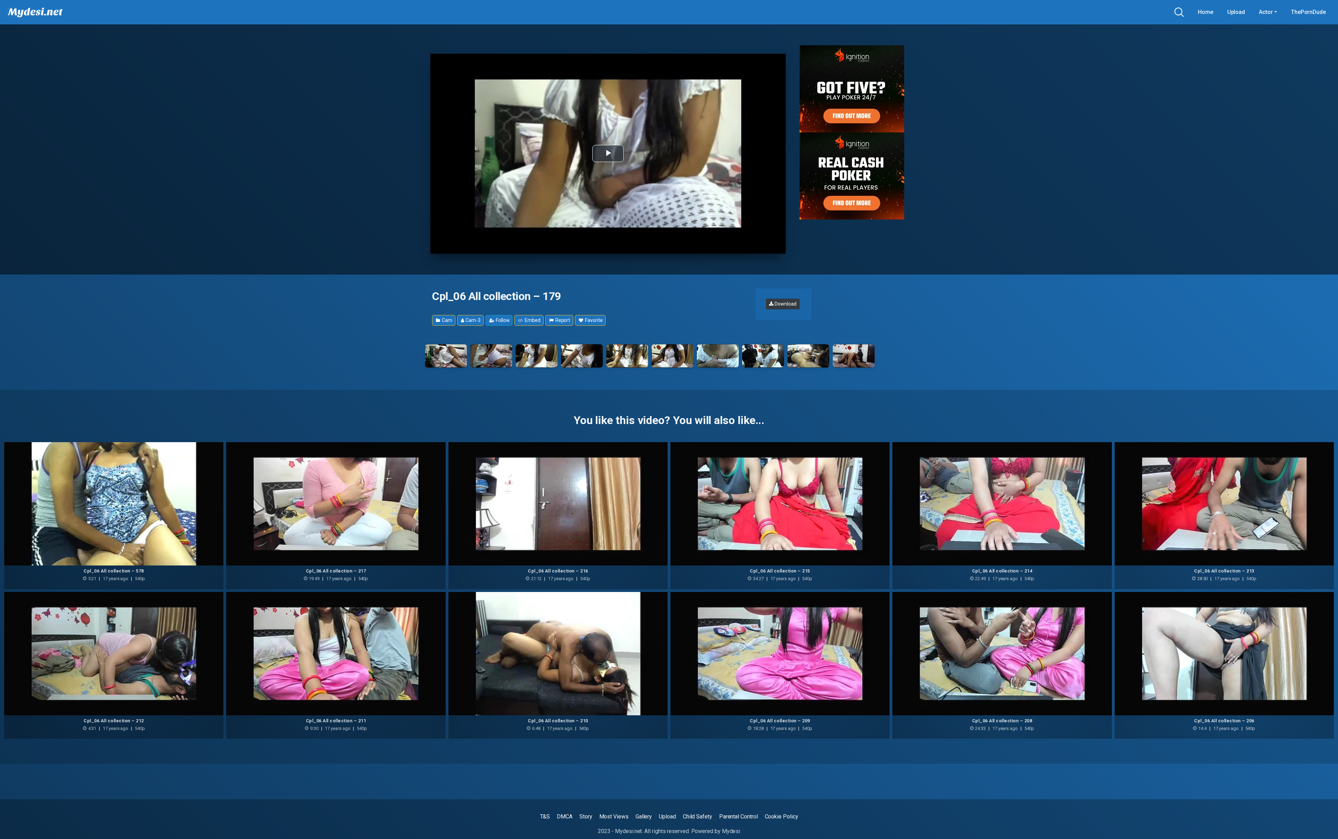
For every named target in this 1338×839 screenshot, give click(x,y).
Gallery (644, 816)
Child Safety (697, 816)
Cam (446, 320)
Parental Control (738, 816)
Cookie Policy (781, 816)
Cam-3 (473, 320)
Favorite (593, 320)
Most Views (614, 816)
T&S (545, 816)
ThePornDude (1308, 12)
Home (1205, 12)
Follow (502, 320)
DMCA (564, 816)
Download (785, 304)
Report (562, 320)
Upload (1236, 12)
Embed (532, 320)
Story (585, 816)
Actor (1266, 12)
